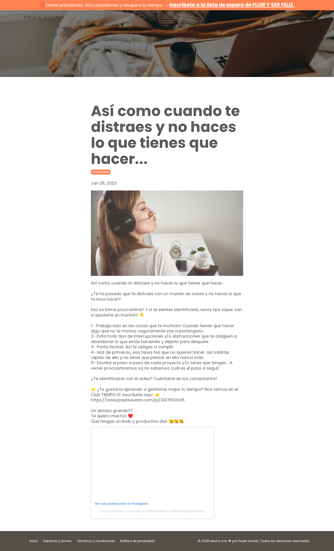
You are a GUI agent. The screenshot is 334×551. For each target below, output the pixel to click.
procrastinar (100, 172)
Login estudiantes (290, 17)
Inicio (34, 541)
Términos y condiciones (96, 541)
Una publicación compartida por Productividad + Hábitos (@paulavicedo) (152, 511)
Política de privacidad (137, 541)
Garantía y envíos (57, 541)
